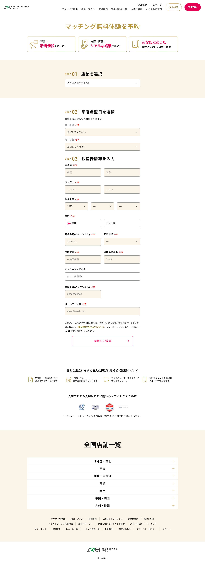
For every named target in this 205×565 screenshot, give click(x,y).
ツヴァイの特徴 (70, 9)
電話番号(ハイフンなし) (80, 287)
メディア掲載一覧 (92, 529)
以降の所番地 (113, 252)
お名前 (71, 165)
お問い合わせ (125, 529)
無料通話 (174, 7)
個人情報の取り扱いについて (91, 327)
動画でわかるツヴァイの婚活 (111, 524)
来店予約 (192, 7)
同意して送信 (102, 340)
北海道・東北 (102, 461)
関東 (102, 468)
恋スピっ (166, 529)
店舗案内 (103, 9)
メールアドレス (75, 304)
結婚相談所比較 (119, 9)
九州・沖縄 (102, 505)
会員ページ (156, 5)
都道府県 (111, 234)
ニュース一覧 (72, 529)
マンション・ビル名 (75, 269)
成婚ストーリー (85, 524)
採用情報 (109, 529)
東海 (102, 483)
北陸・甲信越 (102, 476)
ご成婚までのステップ (112, 519)
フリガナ (72, 182)
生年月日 (72, 199)
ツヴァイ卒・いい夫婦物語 (60, 524)
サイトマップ (40, 529)
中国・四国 (102, 498)
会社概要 (142, 5)
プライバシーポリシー (147, 529)
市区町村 (72, 252)
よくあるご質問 (154, 9)
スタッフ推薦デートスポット (143, 524)
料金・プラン (88, 9)
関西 (102, 491)
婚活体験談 (136, 9)
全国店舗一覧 (102, 445)
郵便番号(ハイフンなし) (80, 234)
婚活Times (149, 519)
